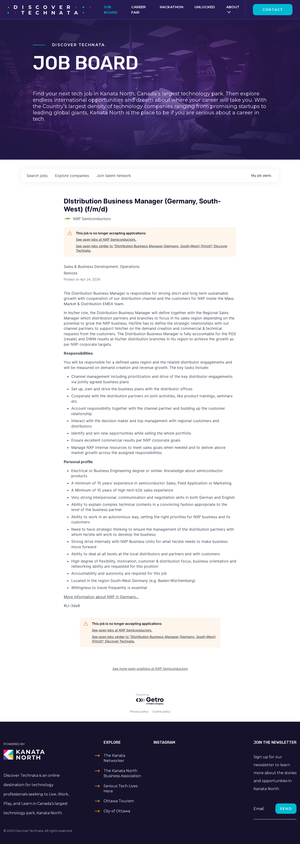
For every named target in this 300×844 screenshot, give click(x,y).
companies (72, 175)
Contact (272, 10)
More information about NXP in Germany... (101, 596)
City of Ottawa (117, 811)
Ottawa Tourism (119, 801)
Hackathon (171, 7)
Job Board (110, 10)
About (233, 7)
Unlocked (205, 7)
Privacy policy (139, 711)
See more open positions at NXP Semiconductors (150, 669)
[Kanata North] (37, 755)
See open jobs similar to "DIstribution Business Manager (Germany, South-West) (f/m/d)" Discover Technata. (151, 248)
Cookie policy (161, 711)
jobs (37, 175)
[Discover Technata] (49, 9)
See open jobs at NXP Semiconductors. (106, 239)
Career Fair (138, 10)
